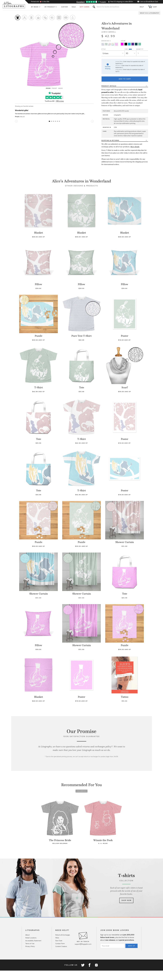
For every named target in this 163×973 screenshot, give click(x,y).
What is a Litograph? (149, 13)
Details (108, 86)
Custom (64, 7)
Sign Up (131, 946)
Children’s (81, 791)
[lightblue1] (129, 44)
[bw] (126, 44)
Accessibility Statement (33, 941)
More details (134, 147)
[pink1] (122, 44)
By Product (50, 7)
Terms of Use (29, 943)
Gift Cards (84, 7)
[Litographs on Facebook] (89, 965)
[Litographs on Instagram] (96, 965)
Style (103, 49)
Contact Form (60, 943)
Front (54, 88)
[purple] (132, 44)
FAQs (57, 938)
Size (126, 49)
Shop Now (126, 900)
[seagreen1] (136, 44)
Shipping (110, 140)
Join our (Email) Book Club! (149, 1)
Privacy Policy (30, 946)
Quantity (139, 49)
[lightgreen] (139, 44)
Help (142, 7)
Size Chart (58, 941)
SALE (74, 7)
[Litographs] (14, 5)
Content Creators (61, 946)
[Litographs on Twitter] (83, 965)
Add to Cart (125, 79)
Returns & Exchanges (62, 935)
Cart (153, 6)
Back (60, 88)
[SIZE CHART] (130, 49)
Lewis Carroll (108, 32)
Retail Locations (30, 938)
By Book (35, 7)
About (27, 935)
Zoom (48, 88)
